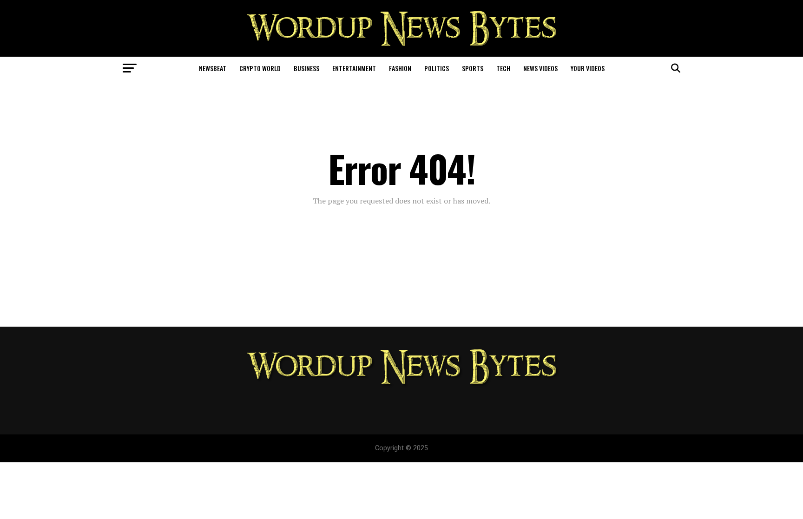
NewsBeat (212, 68)
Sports (472, 68)
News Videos (540, 68)
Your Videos (588, 68)
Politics (436, 68)
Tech (503, 68)
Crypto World (260, 68)
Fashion (400, 68)
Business (306, 68)
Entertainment (354, 68)
